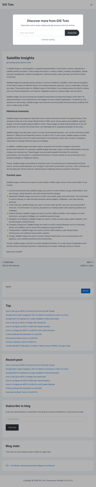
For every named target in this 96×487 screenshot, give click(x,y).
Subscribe (72, 33)
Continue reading (48, 40)
